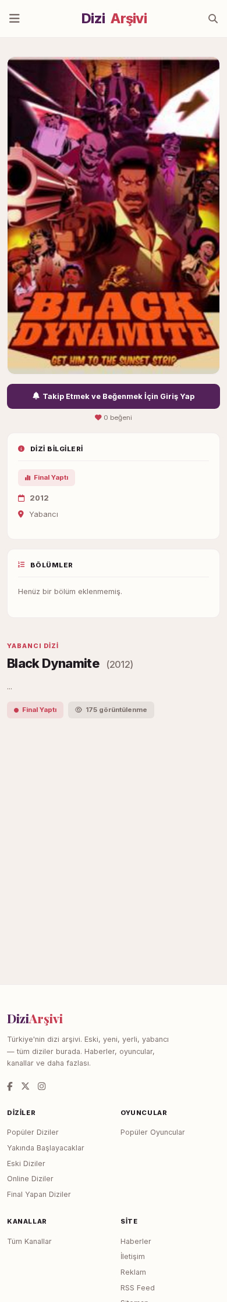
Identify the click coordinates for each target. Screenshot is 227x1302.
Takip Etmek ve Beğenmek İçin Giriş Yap (118, 396)
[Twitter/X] (25, 1086)
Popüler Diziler (33, 1132)
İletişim (132, 1256)
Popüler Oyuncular (152, 1132)
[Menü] (14, 18)
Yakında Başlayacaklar (45, 1147)
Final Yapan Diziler (39, 1194)
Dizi (114, 18)
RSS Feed (137, 1287)
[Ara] (213, 18)
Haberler (135, 1241)
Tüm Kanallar (29, 1241)
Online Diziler (30, 1178)
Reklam (133, 1272)
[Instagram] (41, 1086)
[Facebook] (10, 1086)
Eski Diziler (26, 1163)
